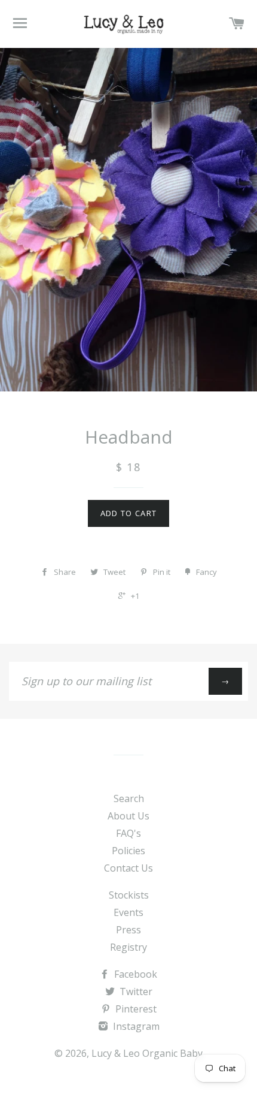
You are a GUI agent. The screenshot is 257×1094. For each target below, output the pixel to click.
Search (129, 798)
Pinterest (135, 1008)
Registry (128, 947)
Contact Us (128, 868)
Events (128, 912)
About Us (128, 815)
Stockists (129, 895)
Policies (128, 850)
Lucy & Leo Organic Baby (147, 1053)
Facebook (134, 974)
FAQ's (128, 833)
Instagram (135, 1026)
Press (128, 929)
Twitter (134, 991)
